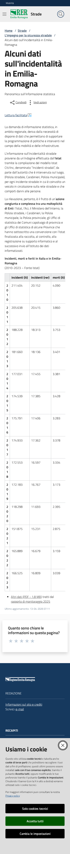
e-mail (20, 709)
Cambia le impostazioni (35, 833)
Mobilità (10, 3)
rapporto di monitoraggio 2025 (30, 601)
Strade (22, 30)
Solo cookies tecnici (35, 808)
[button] (60, 14)
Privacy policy (12, 796)
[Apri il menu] (4, 14)
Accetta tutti (35, 821)
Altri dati (26, 596)
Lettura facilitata (16, 115)
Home (8, 30)
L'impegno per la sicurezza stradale (28, 35)
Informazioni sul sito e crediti (23, 704)
